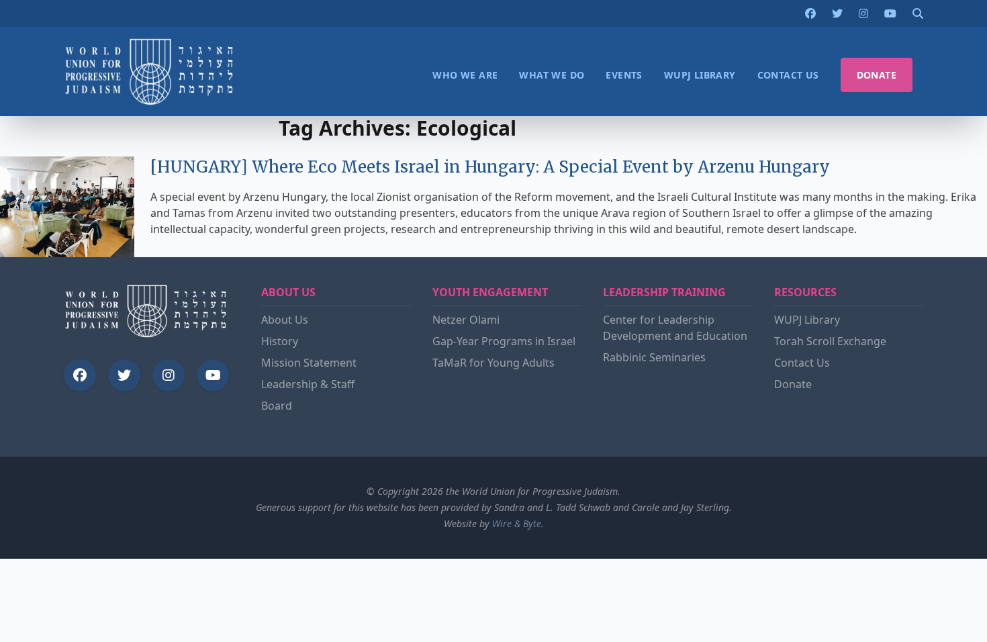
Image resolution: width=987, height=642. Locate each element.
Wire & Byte (516, 523)
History (279, 341)
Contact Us (802, 362)
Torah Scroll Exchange (830, 341)
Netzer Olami (466, 319)
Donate (793, 384)
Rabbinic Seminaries (654, 357)
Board (276, 405)
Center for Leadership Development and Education (675, 327)
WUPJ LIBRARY (700, 74)
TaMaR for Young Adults (493, 362)
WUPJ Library (807, 319)
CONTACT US (788, 74)
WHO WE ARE (465, 74)
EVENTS (624, 74)
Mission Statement (309, 362)
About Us (284, 319)
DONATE (876, 74)
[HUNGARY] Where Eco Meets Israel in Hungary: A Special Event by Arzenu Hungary (490, 166)
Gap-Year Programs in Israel (503, 341)
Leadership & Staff (308, 384)
